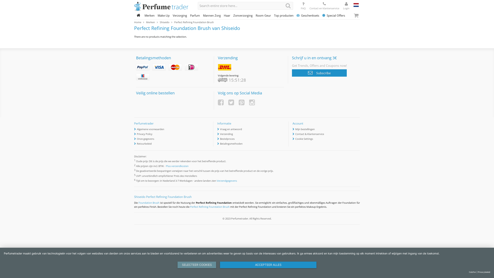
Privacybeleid (484, 272)
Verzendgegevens (227, 180)
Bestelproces (227, 139)
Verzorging (180, 15)
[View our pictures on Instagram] (252, 102)
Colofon (472, 272)
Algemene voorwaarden (150, 129)
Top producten (284, 15)
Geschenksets (310, 15)
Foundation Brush (149, 202)
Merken (150, 15)
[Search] (288, 5)
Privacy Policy (144, 134)
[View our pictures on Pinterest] (241, 102)
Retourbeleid (144, 143)
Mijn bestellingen (305, 129)
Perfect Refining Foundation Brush (210, 206)
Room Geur (263, 15)
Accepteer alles (268, 265)
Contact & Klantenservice (309, 134)
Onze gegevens (145, 139)
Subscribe (323, 73)
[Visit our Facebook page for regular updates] (221, 102)
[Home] (138, 15)
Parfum (195, 15)
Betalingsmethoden (231, 143)
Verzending (226, 134)
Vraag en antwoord (231, 129)
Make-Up (164, 15)
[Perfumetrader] (163, 7)
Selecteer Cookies (197, 265)
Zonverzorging (243, 15)
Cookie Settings (304, 139)
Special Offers (336, 15)
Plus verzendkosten (177, 166)
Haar (227, 15)
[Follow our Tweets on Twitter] (231, 102)
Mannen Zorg (212, 15)
